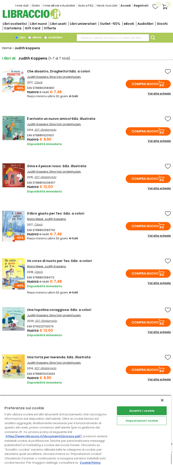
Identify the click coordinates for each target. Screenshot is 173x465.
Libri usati (58, 23)
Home (7, 48)
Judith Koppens (37, 77)
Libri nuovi (38, 23)
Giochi (162, 23)
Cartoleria (12, 28)
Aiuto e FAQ (85, 5)
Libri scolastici (15, 23)
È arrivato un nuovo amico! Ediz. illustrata (61, 118)
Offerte (50, 28)
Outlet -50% (110, 23)
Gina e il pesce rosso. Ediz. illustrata (56, 166)
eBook (129, 23)
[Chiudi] (162, 400)
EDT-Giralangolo (45, 130)
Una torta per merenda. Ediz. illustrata (59, 357)
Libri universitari (83, 23)
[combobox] (113, 37)
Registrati (141, 5)
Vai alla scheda (159, 93)
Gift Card (32, 28)
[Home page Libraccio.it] (31, 18)
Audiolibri (145, 23)
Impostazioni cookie (142, 421)
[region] (85, 430)
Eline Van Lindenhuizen (65, 77)
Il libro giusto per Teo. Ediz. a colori (55, 213)
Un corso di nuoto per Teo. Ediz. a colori (59, 261)
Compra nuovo (145, 84)
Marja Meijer (35, 219)
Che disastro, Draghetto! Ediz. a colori (58, 71)
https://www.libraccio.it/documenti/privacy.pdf (43, 436)
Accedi (126, 5)
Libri (22, 37)
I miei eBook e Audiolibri (59, 5)
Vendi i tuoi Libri (106, 5)
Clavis (38, 82)
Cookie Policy (90, 462)
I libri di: (9, 58)
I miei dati (22, 5)
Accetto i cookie (142, 411)
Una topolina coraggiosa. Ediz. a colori (59, 310)
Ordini (36, 5)
